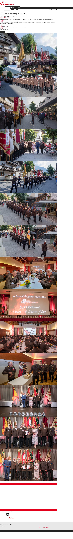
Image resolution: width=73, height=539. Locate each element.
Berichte (2, 12)
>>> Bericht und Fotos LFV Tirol (4, 17)
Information (18, 7)
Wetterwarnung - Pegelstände (5, 8)
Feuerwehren (13, 7)
